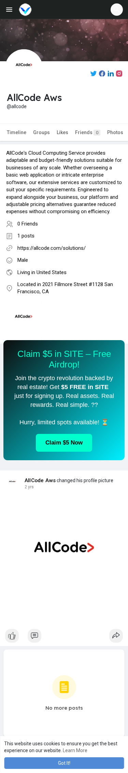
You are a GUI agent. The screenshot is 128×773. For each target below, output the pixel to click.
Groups (41, 132)
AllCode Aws (40, 480)
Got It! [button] (64, 763)
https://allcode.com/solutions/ (51, 248)
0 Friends (27, 224)
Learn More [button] (75, 750)
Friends (86, 132)
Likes (62, 132)
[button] (117, 9)
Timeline (16, 132)
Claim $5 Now (64, 442)
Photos (115, 132)
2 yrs (29, 487)
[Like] (64, 637)
